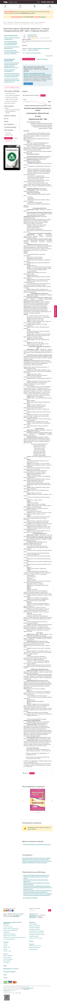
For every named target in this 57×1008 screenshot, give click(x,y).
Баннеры (5, 949)
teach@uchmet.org (33, 915)
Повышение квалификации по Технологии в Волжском (34, 862)
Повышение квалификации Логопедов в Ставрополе (39, 861)
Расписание (5, 925)
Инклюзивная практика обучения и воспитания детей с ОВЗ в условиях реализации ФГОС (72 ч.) (12, 80)
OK (49, 910)
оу (25, 52)
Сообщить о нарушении (42, 59)
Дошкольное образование (34, 925)
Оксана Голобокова (32, 34)
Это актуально (6, 962)
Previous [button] (23, 800)
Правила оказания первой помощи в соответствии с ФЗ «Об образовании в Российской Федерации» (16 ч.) (12, 75)
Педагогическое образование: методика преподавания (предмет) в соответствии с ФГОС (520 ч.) (12, 52)
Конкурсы (31, 944)
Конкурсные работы (33, 949)
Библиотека (32, 922)
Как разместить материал (34, 929)
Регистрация (50, 7)
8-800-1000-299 (47, 2)
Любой (7, 108)
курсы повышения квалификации (37, 73)
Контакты (5, 943)
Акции (5, 974)
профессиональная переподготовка (32, 74)
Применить (8, 138)
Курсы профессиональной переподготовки (32, 858)
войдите (47, 827)
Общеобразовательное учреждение (41, 48)
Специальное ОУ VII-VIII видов (35, 938)
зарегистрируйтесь (32, 829)
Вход (35, 7)
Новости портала (7, 957)
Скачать (43, 95)
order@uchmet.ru (32, 917)
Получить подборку (28, 59)
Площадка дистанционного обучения (37, 934)
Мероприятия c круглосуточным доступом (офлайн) (14, 937)
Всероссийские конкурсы (34, 947)
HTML (24, 99)
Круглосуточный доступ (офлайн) (11, 112)
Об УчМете (6, 942)
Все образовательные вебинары (30, 897)
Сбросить (16, 138)
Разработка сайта (6, 990)
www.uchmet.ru (26, 989)
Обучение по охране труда (11, 101)
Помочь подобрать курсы (12, 87)
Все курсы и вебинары (10, 103)
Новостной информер (8, 959)
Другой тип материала (33, 49)
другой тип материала (35, 52)
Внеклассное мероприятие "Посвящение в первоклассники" (37, 844)
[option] (37, 800)
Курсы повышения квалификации (13, 95)
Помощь (31, 941)
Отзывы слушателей (7, 926)
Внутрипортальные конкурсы (35, 945)
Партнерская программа (9, 971)
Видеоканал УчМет (33, 924)
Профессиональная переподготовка (11, 928)
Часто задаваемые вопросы (9, 939)
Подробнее (32, 13)
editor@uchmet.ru (32, 916)
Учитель (24, 49)
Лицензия (5, 945)
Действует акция (9, 134)
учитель (28, 52)
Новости (5, 954)
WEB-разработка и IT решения (10, 968)
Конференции (6, 932)
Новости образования (8, 955)
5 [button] (40, 812)
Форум (5, 965)
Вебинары (26, 73)
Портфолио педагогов (33, 936)
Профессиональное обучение (12, 99)
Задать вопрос (55, 311)
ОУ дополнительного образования (36, 932)
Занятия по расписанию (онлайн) (12, 109)
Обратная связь (6, 947)
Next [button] (52, 800)
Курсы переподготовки (10, 35)
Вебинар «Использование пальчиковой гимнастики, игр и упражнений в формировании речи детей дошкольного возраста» (36, 877)
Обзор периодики (7, 960)
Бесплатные (8, 132)
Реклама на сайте (7, 950)
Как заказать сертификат (34, 927)
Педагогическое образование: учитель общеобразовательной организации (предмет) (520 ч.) (10, 43)
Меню (5, 7)
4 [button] (39, 812)
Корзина (20, 7)
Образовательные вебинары (12, 97)
